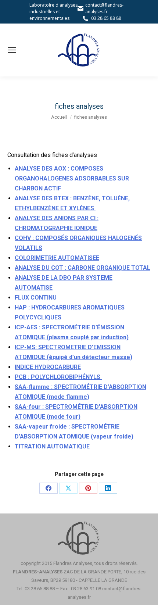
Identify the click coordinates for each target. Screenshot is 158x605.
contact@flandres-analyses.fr (104, 8)
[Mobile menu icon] (11, 50)
